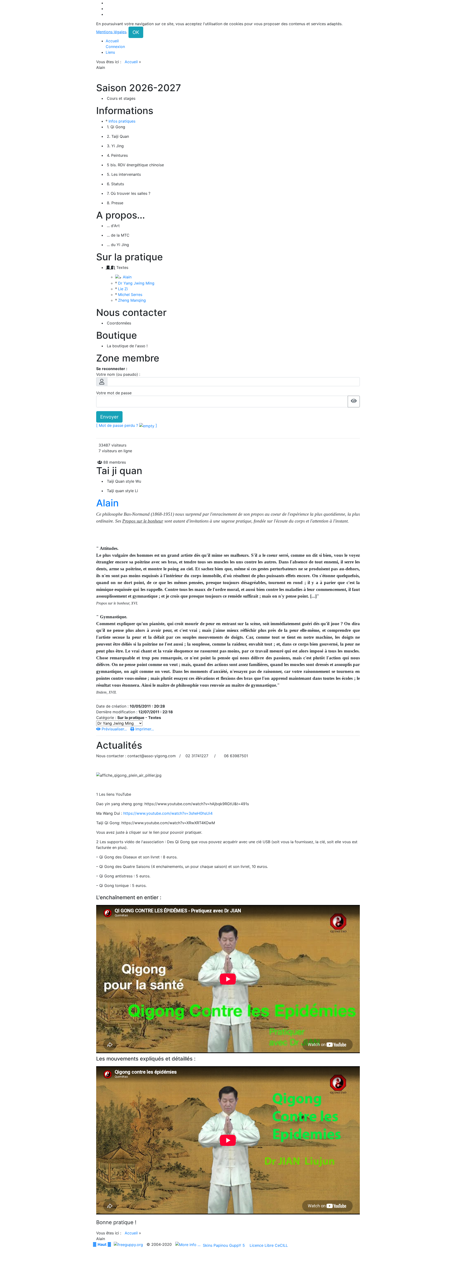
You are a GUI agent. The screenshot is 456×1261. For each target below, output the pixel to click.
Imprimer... (144, 729)
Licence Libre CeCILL (268, 1245)
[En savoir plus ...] (188, 1244)
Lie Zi (123, 288)
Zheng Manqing (132, 300)
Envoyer (109, 417)
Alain (127, 277)
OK (136, 32)
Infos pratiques (122, 121)
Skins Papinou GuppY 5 (225, 1245)
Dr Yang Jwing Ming (136, 283)
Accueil (131, 61)
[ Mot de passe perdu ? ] (126, 425)
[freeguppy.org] (129, 1244)
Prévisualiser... (114, 729)
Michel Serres (130, 294)
